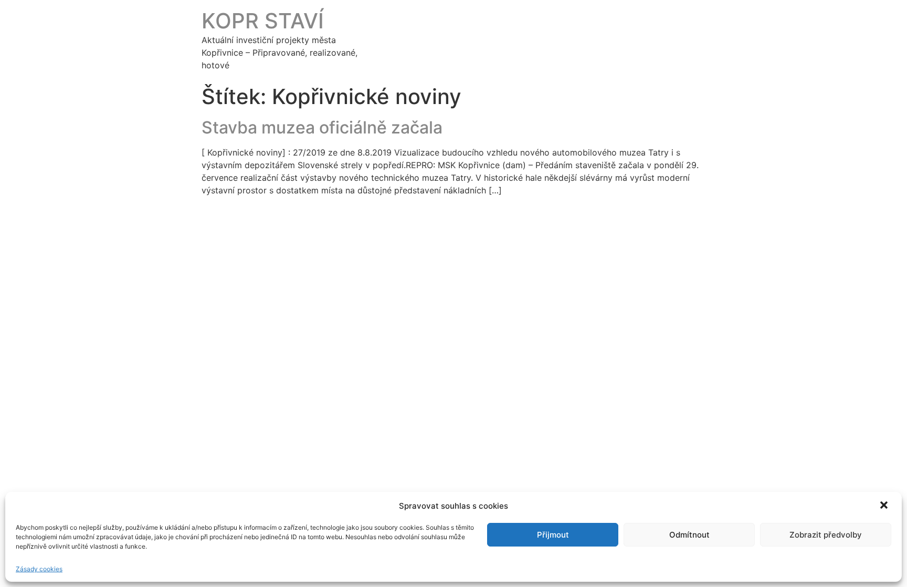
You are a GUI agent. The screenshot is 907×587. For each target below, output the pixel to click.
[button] (885, 506)
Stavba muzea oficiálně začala (322, 127)
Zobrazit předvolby (825, 535)
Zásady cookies (39, 569)
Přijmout (553, 535)
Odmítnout (689, 535)
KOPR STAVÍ (263, 21)
